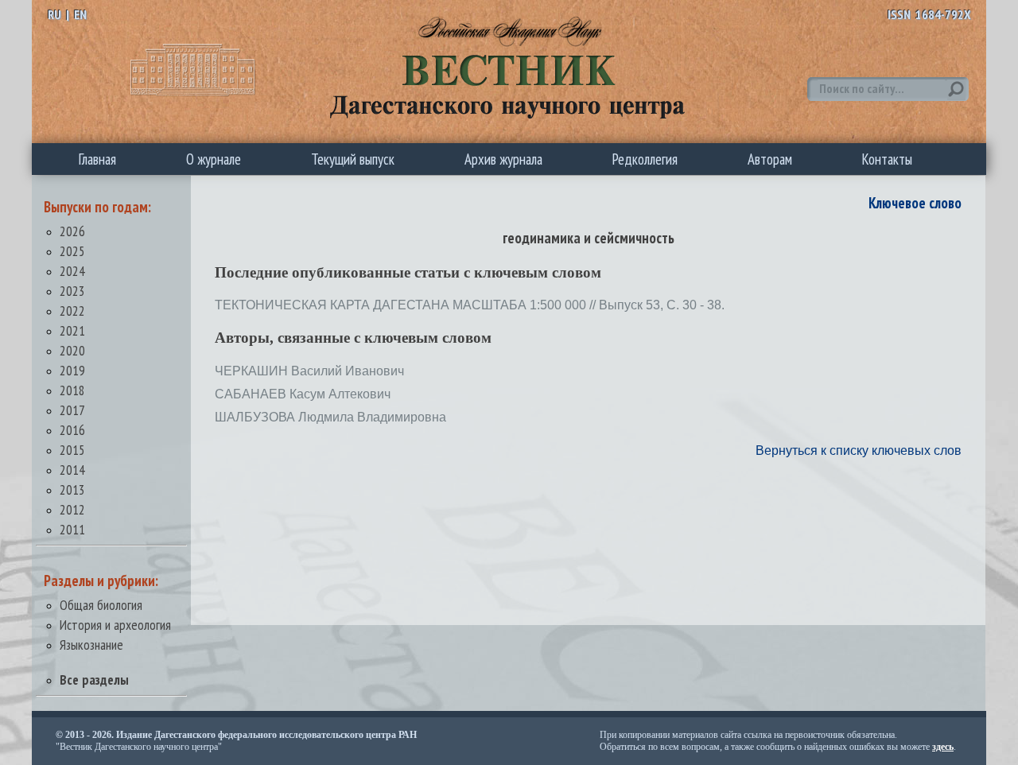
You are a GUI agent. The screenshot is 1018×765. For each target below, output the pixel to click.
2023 (72, 291)
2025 (72, 251)
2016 (72, 430)
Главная (97, 159)
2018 (72, 390)
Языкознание (91, 644)
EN (80, 14)
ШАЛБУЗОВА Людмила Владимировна (330, 417)
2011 (72, 529)
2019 (72, 370)
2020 (72, 350)
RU (54, 14)
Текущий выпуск (352, 159)
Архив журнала (503, 159)
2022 (72, 310)
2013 (72, 489)
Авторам (770, 159)
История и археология (115, 624)
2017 (72, 410)
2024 (72, 271)
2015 (72, 450)
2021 (72, 330)
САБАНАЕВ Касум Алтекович (302, 394)
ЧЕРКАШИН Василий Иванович (309, 371)
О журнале (213, 159)
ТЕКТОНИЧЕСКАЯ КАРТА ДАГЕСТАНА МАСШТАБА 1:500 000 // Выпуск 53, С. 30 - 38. (470, 305)
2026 (72, 231)
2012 (72, 509)
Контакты (887, 159)
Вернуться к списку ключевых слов (859, 450)
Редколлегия (645, 159)
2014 (72, 469)
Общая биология (101, 605)
